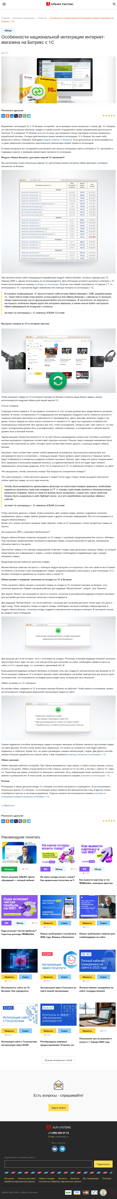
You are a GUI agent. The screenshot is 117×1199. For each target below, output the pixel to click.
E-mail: (58, 1136)
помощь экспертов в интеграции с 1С (87, 754)
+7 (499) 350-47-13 (58, 1133)
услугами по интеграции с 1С (95, 775)
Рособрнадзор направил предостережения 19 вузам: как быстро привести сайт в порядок (58, 1045)
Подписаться (103, 1164)
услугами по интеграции (47, 284)
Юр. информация (91, 1178)
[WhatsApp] (24, 116)
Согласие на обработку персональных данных (60, 1181)
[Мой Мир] (12, 116)
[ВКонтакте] (3, 116)
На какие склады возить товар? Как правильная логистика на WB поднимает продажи (58, 880)
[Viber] (20, 116)
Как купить (9, 1178)
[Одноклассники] (7, 116)
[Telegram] (29, 116)
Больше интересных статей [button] (58, 1060)
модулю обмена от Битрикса (57, 139)
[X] (16, 116)
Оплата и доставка (26, 1178)
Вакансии (75, 1178)
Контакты (62, 1178)
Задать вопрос (58, 1107)
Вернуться (9, 805)
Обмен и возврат (47, 1178)
